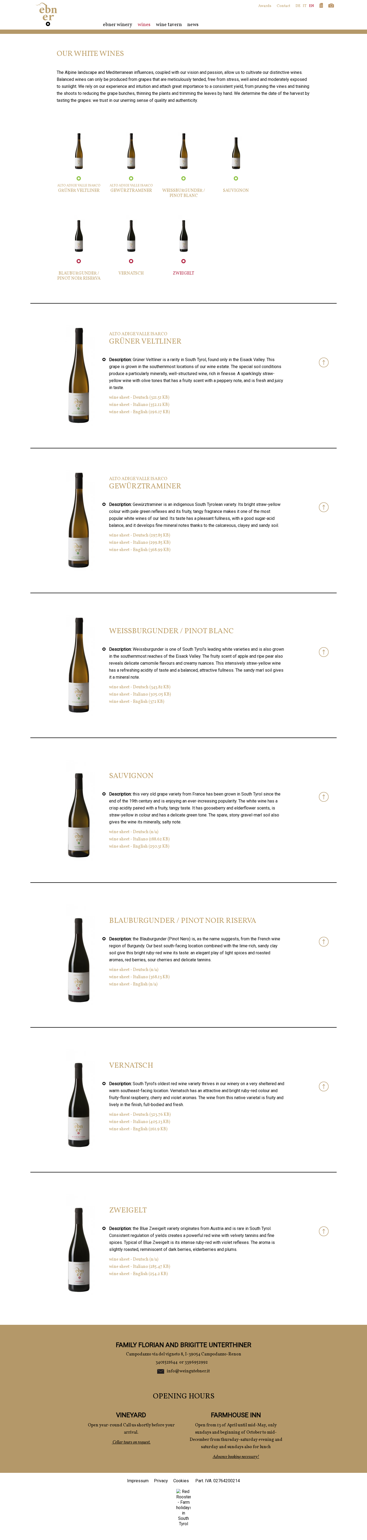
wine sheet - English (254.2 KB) (138, 1274)
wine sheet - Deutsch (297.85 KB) (139, 535)
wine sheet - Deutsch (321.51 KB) (139, 398)
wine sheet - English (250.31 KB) (139, 847)
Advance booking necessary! (236, 1457)
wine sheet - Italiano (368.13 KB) (139, 977)
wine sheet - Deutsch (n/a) (133, 832)
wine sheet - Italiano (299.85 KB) (139, 543)
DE (298, 6)
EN (311, 6)
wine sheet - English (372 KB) (136, 702)
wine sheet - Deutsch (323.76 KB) (140, 1115)
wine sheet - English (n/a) (133, 984)
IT (305, 6)
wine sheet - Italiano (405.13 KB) (139, 1122)
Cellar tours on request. (131, 1442)
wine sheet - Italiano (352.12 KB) (139, 405)
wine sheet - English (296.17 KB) (139, 412)
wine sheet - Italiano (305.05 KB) (140, 694)
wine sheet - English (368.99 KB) (139, 550)
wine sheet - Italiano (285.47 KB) (139, 1267)
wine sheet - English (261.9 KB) (138, 1129)
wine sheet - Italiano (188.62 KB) (139, 839)
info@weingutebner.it (188, 1371)
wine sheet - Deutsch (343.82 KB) (139, 687)
